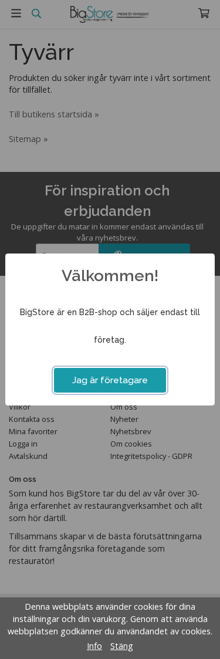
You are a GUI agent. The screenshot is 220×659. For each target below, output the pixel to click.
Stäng (121, 645)
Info (94, 645)
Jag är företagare (110, 380)
